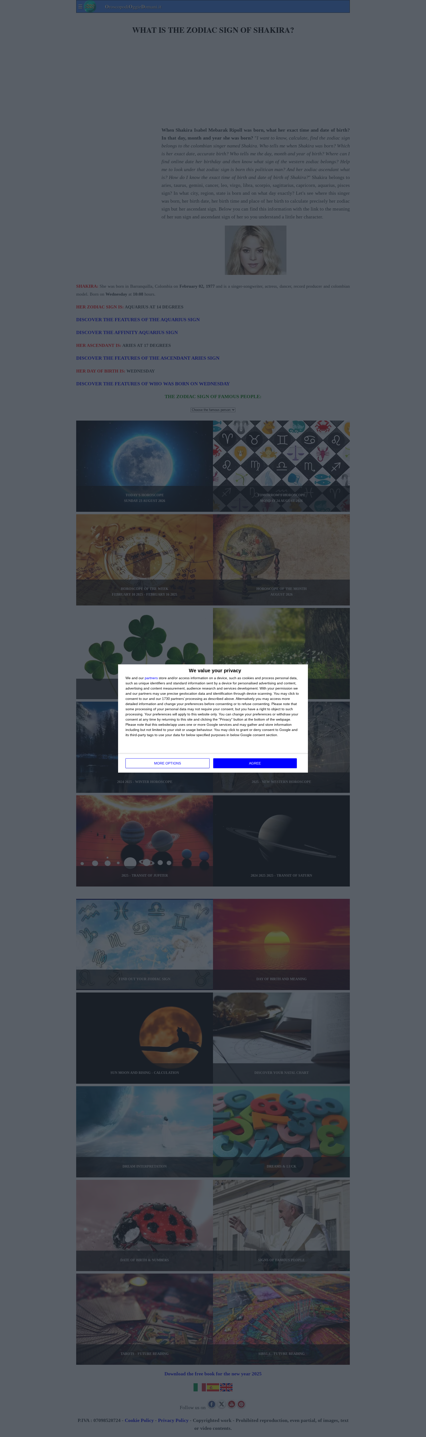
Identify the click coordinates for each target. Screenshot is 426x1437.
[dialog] (213, 718)
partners (151, 678)
